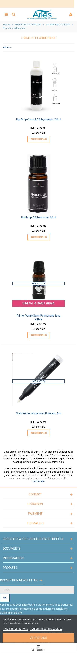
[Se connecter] (70, 14)
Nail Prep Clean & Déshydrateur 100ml (38, 119)
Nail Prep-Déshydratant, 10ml (38, 217)
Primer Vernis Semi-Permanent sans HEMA (38, 317)
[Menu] (6, 14)
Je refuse (38, 637)
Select (6, 47)
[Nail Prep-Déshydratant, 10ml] (38, 183)
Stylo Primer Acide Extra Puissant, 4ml (38, 413)
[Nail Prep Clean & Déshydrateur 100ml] (38, 85)
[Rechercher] (13, 14)
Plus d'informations (15, 628)
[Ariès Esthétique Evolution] (42, 14)
